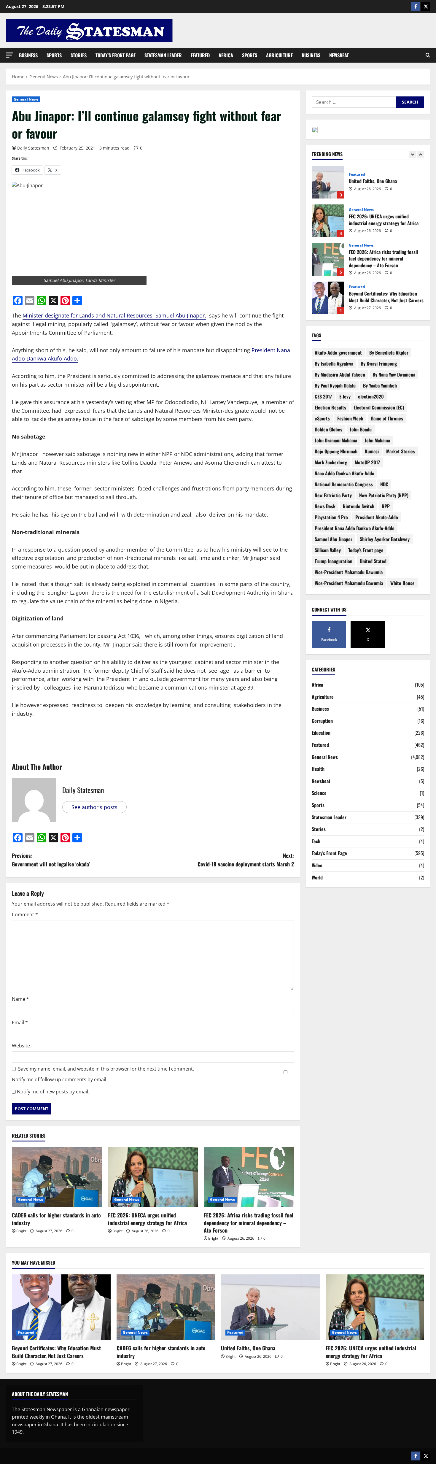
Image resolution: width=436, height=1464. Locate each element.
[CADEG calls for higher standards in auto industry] (57, 1177)
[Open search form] (428, 55)
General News (26, 99)
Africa (226, 55)
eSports (322, 418)
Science (319, 792)
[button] (9, 55)
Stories (79, 55)
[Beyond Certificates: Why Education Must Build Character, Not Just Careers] (61, 1307)
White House (402, 583)
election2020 (371, 396)
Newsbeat (339, 55)
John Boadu (361, 429)
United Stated (373, 561)
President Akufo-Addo (376, 517)
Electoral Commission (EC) (379, 407)
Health (318, 768)
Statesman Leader (163, 55)
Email (20, 1022)
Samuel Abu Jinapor (333, 539)
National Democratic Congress (344, 484)
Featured (200, 55)
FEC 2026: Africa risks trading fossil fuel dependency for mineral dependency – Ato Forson (248, 1222)
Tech (316, 841)
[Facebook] (415, 6)
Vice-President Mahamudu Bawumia (349, 583)
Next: (246, 860)
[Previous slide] (412, 154)
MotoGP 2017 (367, 462)
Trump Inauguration (333, 561)
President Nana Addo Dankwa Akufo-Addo (354, 528)
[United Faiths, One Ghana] (270, 1307)
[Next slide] (420, 154)
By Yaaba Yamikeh (380, 385)
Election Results (330, 407)
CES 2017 (323, 396)
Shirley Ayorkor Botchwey (385, 539)
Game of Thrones (387, 418)
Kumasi (372, 451)
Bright (21, 1230)
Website (21, 1045)
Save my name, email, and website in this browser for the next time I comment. (106, 1069)
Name (20, 999)
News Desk (325, 506)
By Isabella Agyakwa (334, 363)
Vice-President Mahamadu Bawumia (349, 572)
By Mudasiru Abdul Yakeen (340, 374)
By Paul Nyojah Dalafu (335, 385)
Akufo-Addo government (338, 352)
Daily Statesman (33, 148)
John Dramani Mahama (336, 440)
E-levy (345, 396)
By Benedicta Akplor (388, 352)
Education (321, 732)
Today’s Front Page (116, 55)
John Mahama (377, 440)
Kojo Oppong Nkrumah (336, 451)
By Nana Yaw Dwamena (394, 374)
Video (317, 865)
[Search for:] (354, 102)
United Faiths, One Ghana (248, 1348)
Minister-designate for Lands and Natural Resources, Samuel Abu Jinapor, (114, 315)
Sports (54, 55)
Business (28, 55)
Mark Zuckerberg (331, 462)
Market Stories (400, 451)
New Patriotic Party (333, 495)
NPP (386, 506)
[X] (425, 6)
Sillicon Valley (328, 550)
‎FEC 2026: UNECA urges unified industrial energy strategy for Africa (147, 1218)
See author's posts (94, 807)
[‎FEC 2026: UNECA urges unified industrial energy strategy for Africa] (153, 1177)
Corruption (322, 720)
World (317, 877)
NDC (384, 484)
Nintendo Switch (358, 506)
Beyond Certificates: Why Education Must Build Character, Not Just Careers (328, 259)
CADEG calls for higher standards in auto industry (56, 1218)
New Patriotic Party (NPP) (383, 495)
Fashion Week (350, 418)
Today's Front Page (329, 853)
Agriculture (279, 55)
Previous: (51, 860)
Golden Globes (328, 429)
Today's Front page (366, 550)
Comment (25, 914)
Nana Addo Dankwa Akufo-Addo (344, 473)
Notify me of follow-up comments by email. (59, 1079)
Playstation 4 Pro (331, 517)
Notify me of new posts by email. (53, 1091)
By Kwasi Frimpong (379, 363)
